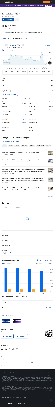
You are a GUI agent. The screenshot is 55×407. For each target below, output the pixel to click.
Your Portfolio (4, 362)
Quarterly (9, 263)
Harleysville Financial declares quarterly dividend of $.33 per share (21, 152)
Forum (25, 38)
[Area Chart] (6, 45)
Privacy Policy (16, 397)
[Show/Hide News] (23, 45)
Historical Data (11, 41)
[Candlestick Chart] (3, 45)
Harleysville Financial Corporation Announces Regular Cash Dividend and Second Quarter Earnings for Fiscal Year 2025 (22, 161)
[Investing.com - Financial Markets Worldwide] (8, 2)
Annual (3, 263)
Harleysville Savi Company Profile (13, 296)
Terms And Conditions (6, 397)
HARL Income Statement (10, 260)
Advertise (31, 359)
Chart (9, 38)
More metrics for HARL (47, 91)
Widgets (3, 365)
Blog (2, 357)
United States (49, 307)
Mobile (2, 359)
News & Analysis (17, 38)
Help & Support (32, 362)
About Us (31, 357)
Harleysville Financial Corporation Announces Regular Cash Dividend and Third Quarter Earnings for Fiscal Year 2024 (22, 189)
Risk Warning (24, 397)
